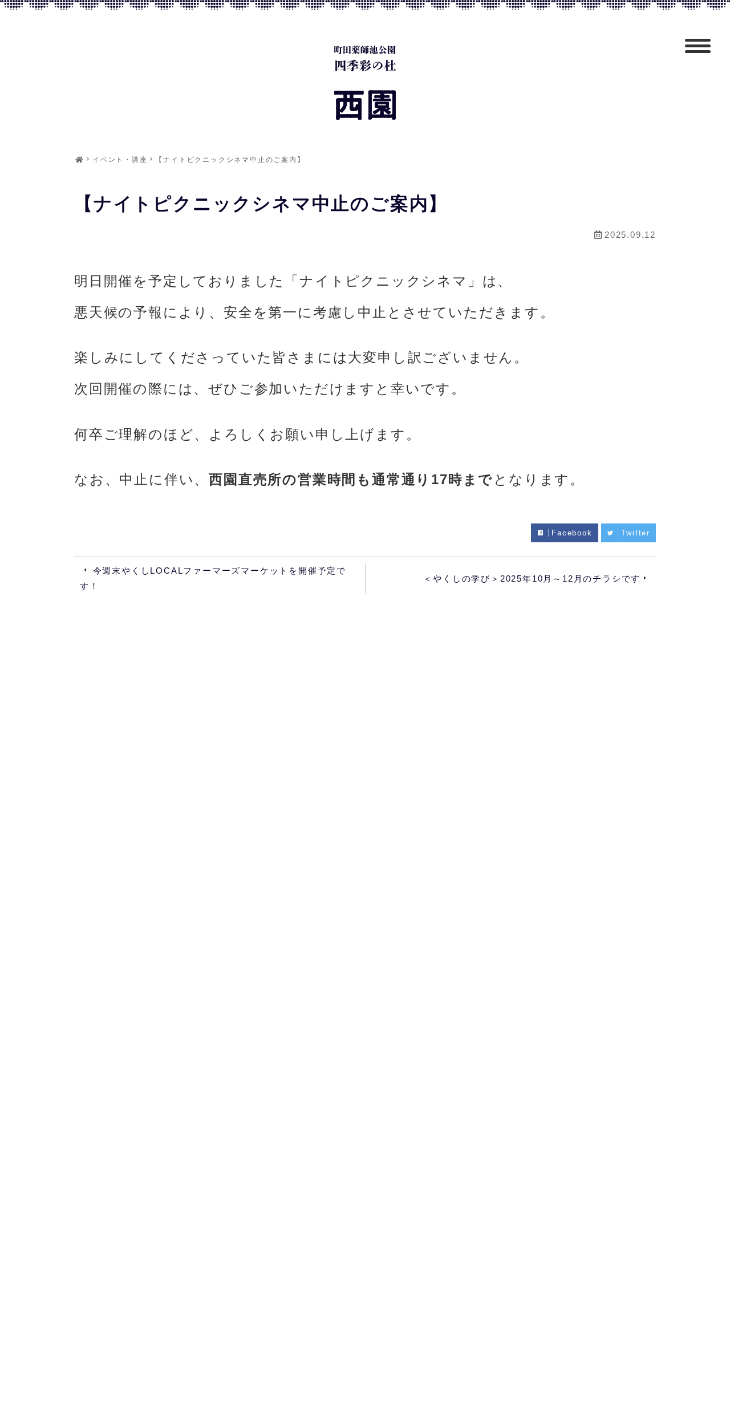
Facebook (571, 533)
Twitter (635, 533)
